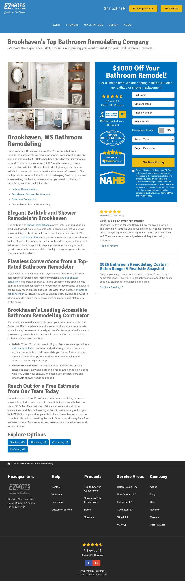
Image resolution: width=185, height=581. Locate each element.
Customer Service (61, 509)
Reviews (155, 509)
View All (121, 524)
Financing (57, 502)
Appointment (143, 8)
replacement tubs (30, 237)
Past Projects (157, 524)
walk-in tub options (22, 348)
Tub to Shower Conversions (92, 488)
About (153, 486)
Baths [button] (56, 24)
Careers (154, 517)
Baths (87, 509)
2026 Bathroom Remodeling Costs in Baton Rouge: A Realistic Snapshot (134, 266)
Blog (152, 494)
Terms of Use (167, 193)
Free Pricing (171, 8)
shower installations (38, 224)
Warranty (56, 494)
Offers (153, 502)
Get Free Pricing (153, 162)
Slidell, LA (122, 517)
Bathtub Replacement (24, 189)
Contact (55, 486)
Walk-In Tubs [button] (93, 24)
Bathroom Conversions (25, 199)
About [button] (128, 24)
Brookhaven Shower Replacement (31, 194)
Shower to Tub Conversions (92, 500)
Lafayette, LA (124, 502)
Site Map (100, 571)
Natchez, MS (17, 442)
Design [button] (114, 24)
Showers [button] (72, 24)
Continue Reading (110, 287)
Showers (89, 517)
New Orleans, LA (126, 494)
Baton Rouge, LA (127, 486)
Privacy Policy (146, 196)
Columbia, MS (60, 442)
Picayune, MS (38, 442)
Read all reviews (109, 245)
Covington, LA (125, 509)
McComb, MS (17, 449)
